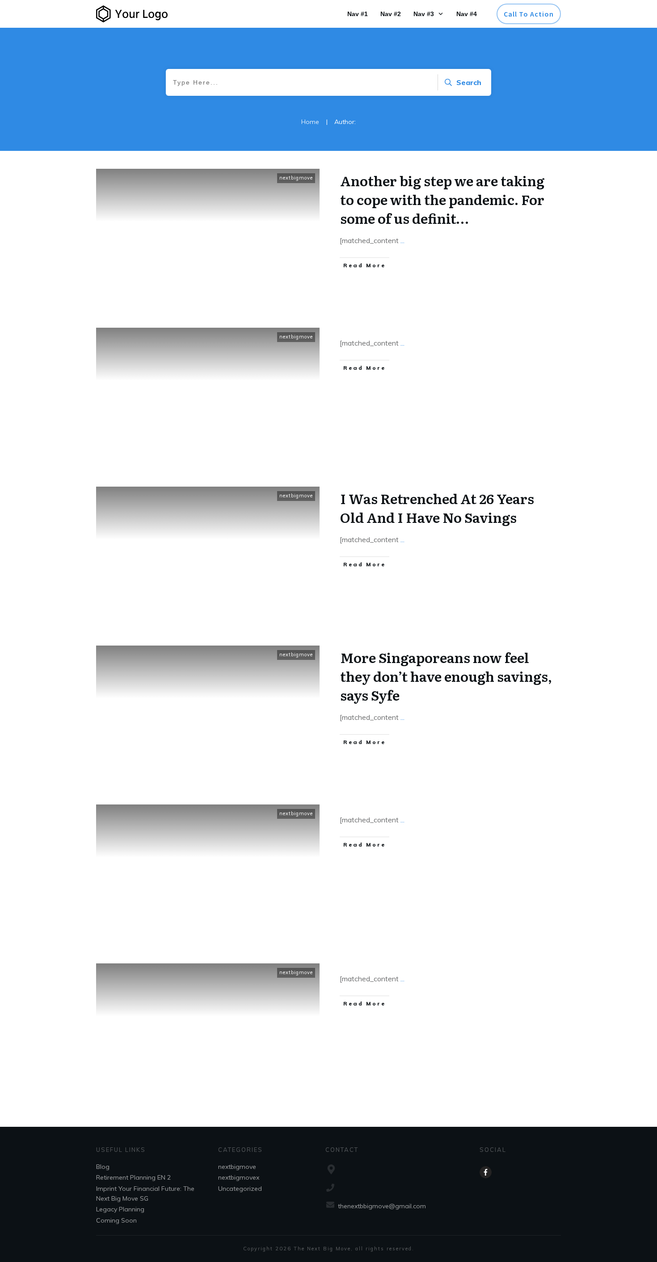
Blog (103, 1167)
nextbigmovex (238, 1177)
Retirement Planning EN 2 (133, 1177)
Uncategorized (240, 1189)
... (402, 240)
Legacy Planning (120, 1209)
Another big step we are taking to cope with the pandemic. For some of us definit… (442, 199)
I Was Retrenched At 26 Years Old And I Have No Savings (437, 507)
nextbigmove (296, 178)
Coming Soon (116, 1220)
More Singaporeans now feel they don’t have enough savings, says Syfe (446, 676)
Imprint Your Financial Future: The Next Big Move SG (145, 1193)
